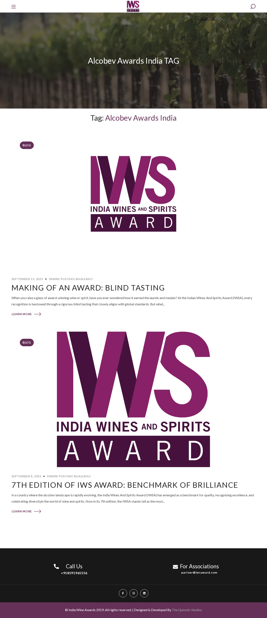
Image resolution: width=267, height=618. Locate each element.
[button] (253, 6)
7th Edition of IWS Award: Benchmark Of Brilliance (124, 484)
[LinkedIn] (144, 593)
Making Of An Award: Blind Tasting (89, 287)
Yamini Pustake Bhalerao (71, 279)
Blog (27, 145)
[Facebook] (123, 593)
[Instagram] (134, 593)
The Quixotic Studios (187, 610)
